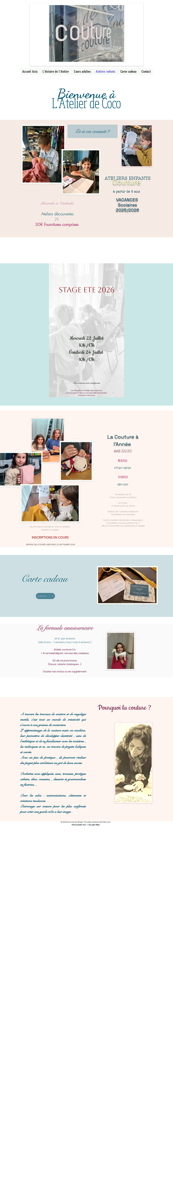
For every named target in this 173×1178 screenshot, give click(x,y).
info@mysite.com (79, 825)
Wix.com (107, 822)
